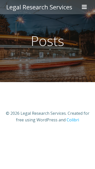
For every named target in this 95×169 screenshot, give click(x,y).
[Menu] (84, 7)
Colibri (73, 120)
